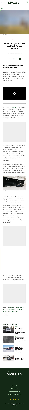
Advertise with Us (14, 391)
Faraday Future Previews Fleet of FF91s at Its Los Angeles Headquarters (19, 350)
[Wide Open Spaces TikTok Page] (16, 399)
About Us (14, 385)
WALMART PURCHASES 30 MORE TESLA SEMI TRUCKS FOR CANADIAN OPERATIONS (13, 309)
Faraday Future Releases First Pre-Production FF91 (19, 358)
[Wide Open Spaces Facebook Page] (10, 399)
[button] (1, 2)
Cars (2, 8)
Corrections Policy (14, 394)
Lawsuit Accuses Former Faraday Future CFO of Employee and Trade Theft (20, 331)
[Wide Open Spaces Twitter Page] (18, 399)
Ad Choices (14, 388)
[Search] (27, 2)
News (16, 326)
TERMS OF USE (14, 404)
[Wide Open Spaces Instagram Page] (13, 399)
